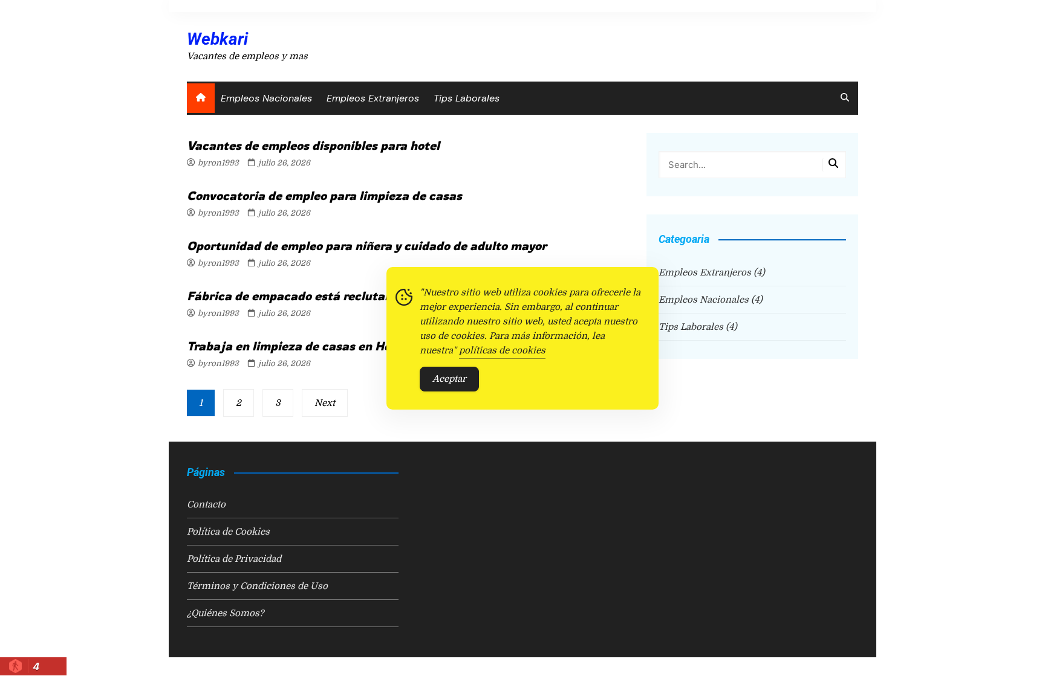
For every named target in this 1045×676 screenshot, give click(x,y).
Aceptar (449, 378)
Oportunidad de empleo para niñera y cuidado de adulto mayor (367, 245)
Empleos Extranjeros (373, 98)
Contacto (206, 504)
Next (324, 403)
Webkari (217, 39)
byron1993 (218, 162)
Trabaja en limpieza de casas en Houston (305, 345)
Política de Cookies (228, 531)
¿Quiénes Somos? (225, 613)
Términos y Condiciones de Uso (257, 586)
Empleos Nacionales (266, 98)
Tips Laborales (467, 98)
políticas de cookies (502, 350)
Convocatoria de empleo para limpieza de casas (324, 195)
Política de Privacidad (234, 558)
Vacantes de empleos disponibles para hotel (313, 145)
